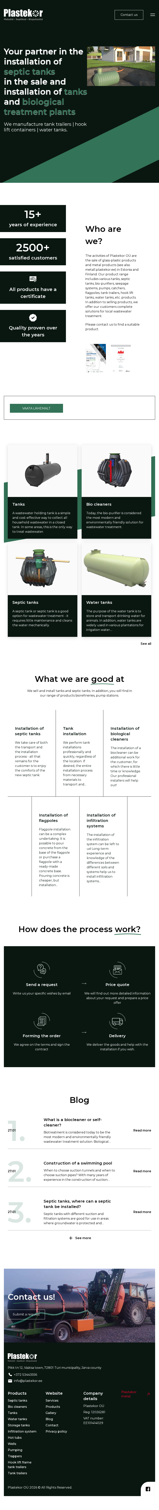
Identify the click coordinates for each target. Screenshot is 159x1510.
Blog (49, 1419)
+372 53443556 (25, 1374)
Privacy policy (56, 1431)
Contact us (129, 15)
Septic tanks (17, 1400)
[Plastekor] (23, 14)
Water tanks (17, 1419)
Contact (52, 1425)
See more (83, 1238)
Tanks (12, 1413)
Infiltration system (22, 1431)
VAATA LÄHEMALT (36, 408)
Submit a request (26, 1314)
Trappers (15, 1456)
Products (53, 1407)
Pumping (15, 1450)
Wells (12, 1444)
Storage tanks (19, 1425)
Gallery (51, 1413)
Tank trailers (17, 1473)
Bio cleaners (17, 1407)
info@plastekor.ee (28, 1381)
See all (146, 644)
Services (52, 1400)
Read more (142, 1130)
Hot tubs (15, 1437)
